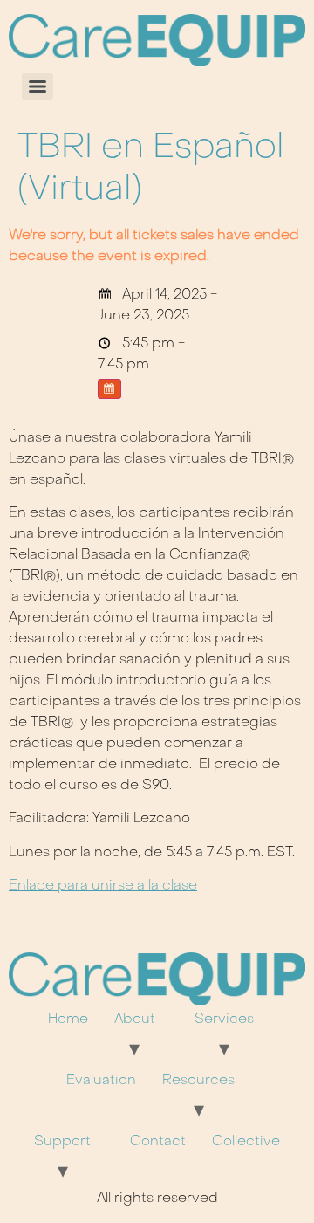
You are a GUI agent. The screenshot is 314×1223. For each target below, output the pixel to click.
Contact (158, 1142)
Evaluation (101, 1081)
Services (224, 1020)
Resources (198, 1081)
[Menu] (37, 86)
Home (68, 1020)
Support (62, 1142)
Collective (246, 1142)
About (134, 1020)
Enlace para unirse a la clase (103, 886)
